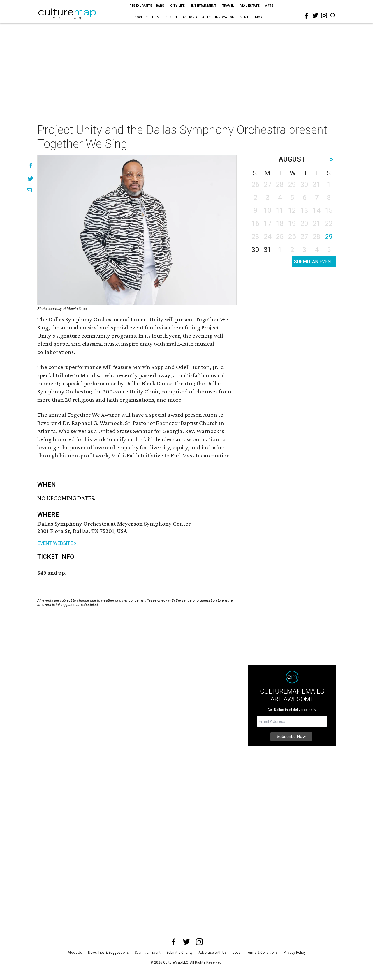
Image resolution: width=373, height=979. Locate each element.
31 (267, 250)
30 (255, 250)
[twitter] (315, 15)
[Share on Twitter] (31, 178)
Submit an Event (148, 952)
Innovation (224, 17)
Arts (269, 6)
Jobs (236, 952)
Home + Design (164, 17)
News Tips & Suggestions (108, 952)
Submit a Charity (179, 952)
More (259, 17)
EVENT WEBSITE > (57, 543)
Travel (228, 6)
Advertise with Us (212, 952)
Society (141, 17)
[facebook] (306, 16)
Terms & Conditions (262, 952)
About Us (75, 952)
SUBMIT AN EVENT (313, 261)
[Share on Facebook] (31, 165)
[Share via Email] (29, 190)
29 (328, 237)
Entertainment (203, 6)
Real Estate (249, 6)
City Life (177, 6)
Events (245, 17)
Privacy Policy (295, 952)
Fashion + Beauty (196, 17)
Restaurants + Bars (146, 6)
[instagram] (324, 15)
